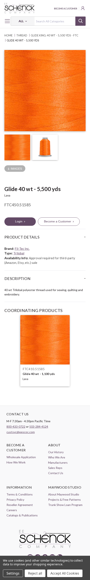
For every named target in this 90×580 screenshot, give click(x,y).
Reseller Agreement (19, 505)
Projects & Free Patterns (64, 499)
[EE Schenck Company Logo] (45, 8)
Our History (56, 452)
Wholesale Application (21, 457)
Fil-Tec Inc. (22, 248)
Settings (12, 573)
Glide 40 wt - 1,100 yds (39, 374)
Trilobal (18, 253)
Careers (11, 510)
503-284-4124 (38, 426)
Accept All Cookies (64, 573)
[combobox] (48, 21)
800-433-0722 (15, 426)
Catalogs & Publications (22, 515)
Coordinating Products (33, 310)
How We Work (16, 462)
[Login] (83, 8)
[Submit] (80, 21)
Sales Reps (55, 468)
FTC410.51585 (34, 369)
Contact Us (55, 473)
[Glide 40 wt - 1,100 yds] (45, 339)
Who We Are (56, 457)
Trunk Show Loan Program (65, 505)
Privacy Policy (15, 499)
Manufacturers (58, 462)
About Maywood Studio (63, 494)
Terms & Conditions (19, 494)
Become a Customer (65, 8)
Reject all (35, 573)
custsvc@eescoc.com (20, 432)
